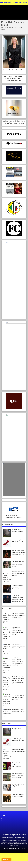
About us (3, 820)
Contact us (3, 818)
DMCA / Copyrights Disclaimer (6, 824)
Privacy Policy (15, 845)
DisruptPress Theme (20, 848)
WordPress (10, 848)
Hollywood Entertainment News (15, 2)
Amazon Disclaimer (4, 822)
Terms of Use (24, 843)
